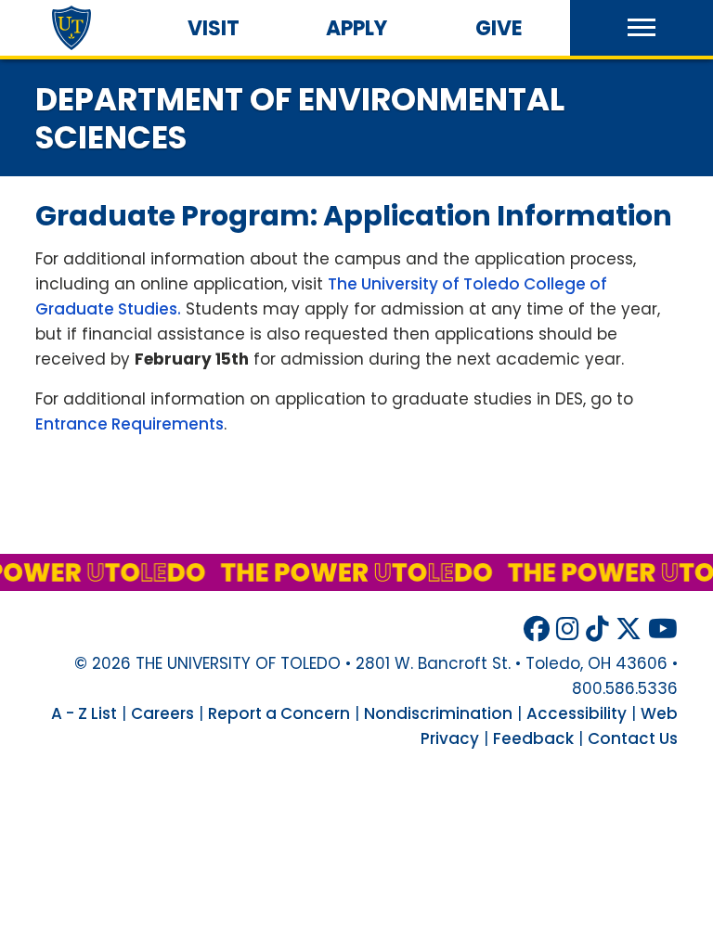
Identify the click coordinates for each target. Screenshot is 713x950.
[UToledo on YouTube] (663, 629)
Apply (356, 28)
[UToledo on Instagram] (567, 629)
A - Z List (84, 713)
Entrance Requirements (129, 424)
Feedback (533, 738)
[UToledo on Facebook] (537, 629)
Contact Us (633, 738)
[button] (641, 28)
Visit (214, 28)
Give (499, 28)
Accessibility (576, 713)
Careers (162, 713)
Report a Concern (279, 713)
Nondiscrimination (438, 713)
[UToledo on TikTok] (597, 629)
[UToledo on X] (629, 629)
